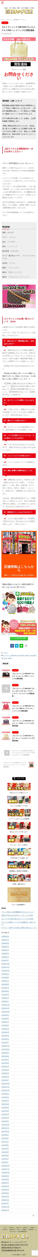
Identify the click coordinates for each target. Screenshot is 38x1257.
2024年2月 (5, 1039)
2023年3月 (5, 1073)
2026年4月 (5, 950)
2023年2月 (5, 1077)
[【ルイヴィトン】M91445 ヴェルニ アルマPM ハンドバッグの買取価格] (17, 646)
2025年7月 (5, 981)
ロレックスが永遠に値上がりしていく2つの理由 (17, 919)
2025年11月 (5, 967)
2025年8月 (5, 977)
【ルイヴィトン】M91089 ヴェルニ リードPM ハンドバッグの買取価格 (23, 723)
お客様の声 (12, 1229)
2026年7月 (5, 940)
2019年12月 (5, 1207)
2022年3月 (5, 1114)
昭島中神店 (14, 655)
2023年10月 (5, 1049)
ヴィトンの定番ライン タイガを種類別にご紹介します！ (18, 923)
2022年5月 (5, 1107)
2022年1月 (5, 1121)
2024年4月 (5, 1032)
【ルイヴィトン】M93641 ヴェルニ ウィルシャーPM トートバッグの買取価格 (23, 676)
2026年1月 (5, 960)
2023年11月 (5, 1046)
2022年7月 (5, 1101)
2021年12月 (5, 1125)
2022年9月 (5, 1094)
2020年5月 (5, 1190)
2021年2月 (5, 1159)
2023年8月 (5, 1056)
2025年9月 (5, 974)
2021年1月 (4, 1162)
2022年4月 (5, 1111)
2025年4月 (5, 991)
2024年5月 (5, 1029)
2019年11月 (5, 1210)
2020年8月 (5, 1179)
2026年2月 (5, 957)
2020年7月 (5, 1183)
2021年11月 (5, 1128)
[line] (21, 646)
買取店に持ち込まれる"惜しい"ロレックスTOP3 (17, 915)
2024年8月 (5, 1018)
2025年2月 (5, 998)
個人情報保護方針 (22, 1231)
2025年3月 (5, 994)
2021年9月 (5, 1135)
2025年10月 (5, 971)
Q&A (18, 1229)
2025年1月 (5, 1001)
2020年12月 (5, 1166)
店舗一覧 (11, 1227)
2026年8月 (5, 936)
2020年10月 (5, 1172)
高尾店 (10, 658)
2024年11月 (5, 1008)
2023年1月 (5, 1080)
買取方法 (25, 1227)
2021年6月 (5, 1145)
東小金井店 (21, 655)
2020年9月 (5, 1176)
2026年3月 (5, 953)
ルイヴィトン (7, 655)
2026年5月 (5, 947)
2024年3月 (5, 1036)
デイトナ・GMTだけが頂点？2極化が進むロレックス (19, 928)
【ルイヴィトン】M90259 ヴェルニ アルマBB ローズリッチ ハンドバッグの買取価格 (23, 708)
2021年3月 (5, 1155)
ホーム (5, 1227)
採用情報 (31, 1229)
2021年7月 (5, 1142)
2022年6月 (5, 1104)
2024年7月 (5, 1022)
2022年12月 (5, 1083)
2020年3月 (5, 1196)
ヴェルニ (5, 652)
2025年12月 (5, 964)
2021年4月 (5, 1152)
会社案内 (24, 1229)
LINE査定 (32, 1227)
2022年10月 (5, 1090)
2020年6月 (5, 1186)
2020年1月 (5, 1203)
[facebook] (12, 646)
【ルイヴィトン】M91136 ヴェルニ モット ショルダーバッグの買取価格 (23, 738)
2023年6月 (5, 1063)
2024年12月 (5, 1005)
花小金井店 (33, 655)
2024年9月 (5, 1015)
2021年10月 (5, 1131)
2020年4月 (5, 1193)
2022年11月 (5, 1087)
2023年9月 (5, 1053)
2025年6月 (5, 984)
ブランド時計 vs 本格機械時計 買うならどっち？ (17, 912)
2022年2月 (5, 1118)
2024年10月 (5, 1012)
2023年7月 (5, 1060)
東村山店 (27, 655)
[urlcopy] (26, 646)
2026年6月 (5, 943)
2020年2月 (5, 1200)
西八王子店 (4, 658)
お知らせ (18, 1227)
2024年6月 (5, 1025)
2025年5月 (5, 988)
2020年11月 (5, 1169)
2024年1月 (5, 1042)
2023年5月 (5, 1066)
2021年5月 (5, 1149)
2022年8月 (5, 1097)
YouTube (4, 1229)
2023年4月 (5, 1070)
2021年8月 (5, 1138)
